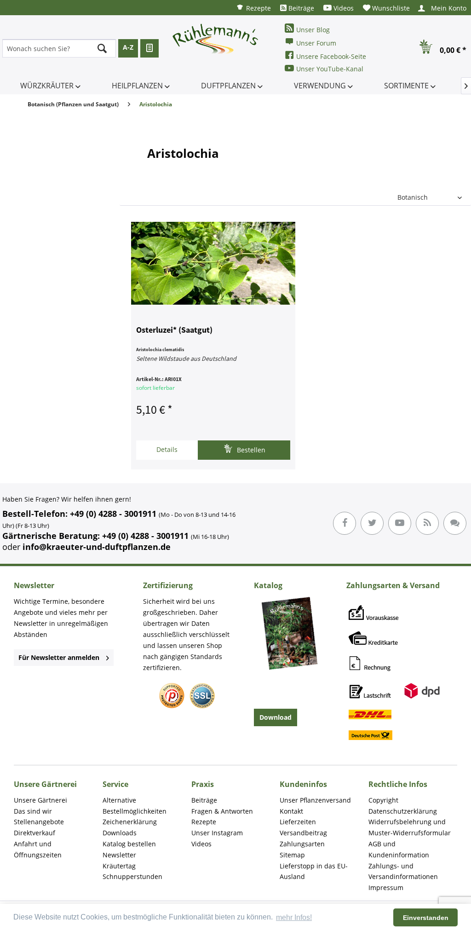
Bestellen (250, 449)
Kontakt (291, 811)
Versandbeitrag (303, 832)
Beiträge (300, 8)
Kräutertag (119, 866)
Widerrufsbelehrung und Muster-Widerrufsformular (409, 827)
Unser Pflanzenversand (315, 800)
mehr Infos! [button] (294, 917)
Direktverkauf (34, 832)
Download (275, 717)
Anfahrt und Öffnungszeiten (38, 849)
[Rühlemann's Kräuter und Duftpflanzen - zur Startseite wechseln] (215, 48)
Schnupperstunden (132, 876)
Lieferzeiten (298, 821)
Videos (343, 8)
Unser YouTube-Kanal (329, 68)
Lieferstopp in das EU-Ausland (314, 871)
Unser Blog (313, 29)
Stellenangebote (39, 821)
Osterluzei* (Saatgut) (174, 330)
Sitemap (292, 854)
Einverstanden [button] (425, 917)
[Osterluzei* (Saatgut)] (213, 263)
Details (167, 449)
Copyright (383, 800)
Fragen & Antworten (222, 811)
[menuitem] (253, 7)
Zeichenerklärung (130, 821)
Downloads (120, 832)
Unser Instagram (217, 832)
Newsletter (119, 854)
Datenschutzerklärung (402, 811)
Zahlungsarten (302, 843)
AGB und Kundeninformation (398, 849)
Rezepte (257, 8)
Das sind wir (33, 811)
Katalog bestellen (129, 843)
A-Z (128, 47)
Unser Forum (316, 43)
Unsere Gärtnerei (40, 800)
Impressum (385, 887)
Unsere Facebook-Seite (331, 56)
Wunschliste (390, 8)
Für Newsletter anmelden (58, 657)
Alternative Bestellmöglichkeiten (135, 805)
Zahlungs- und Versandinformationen (403, 871)
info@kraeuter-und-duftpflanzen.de (97, 546)
